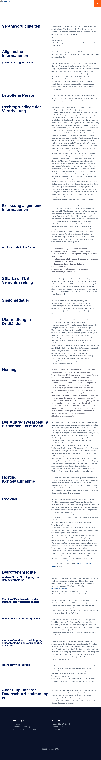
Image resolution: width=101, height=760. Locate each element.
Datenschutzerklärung (21, 727)
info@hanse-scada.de (59, 589)
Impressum (17, 724)
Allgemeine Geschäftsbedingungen (26, 729)
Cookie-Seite (69, 561)
